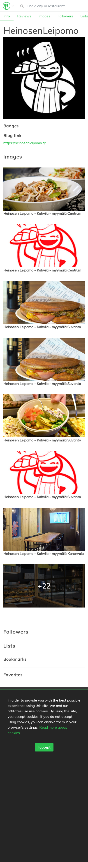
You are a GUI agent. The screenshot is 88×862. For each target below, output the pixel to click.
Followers (65, 16)
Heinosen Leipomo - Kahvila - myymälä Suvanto (42, 327)
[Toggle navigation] (8, 6)
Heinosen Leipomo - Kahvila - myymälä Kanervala (43, 553)
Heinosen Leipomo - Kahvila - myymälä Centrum (42, 213)
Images (44, 16)
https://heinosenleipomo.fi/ (24, 143)
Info (7, 16)
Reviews (24, 16)
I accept (44, 747)
